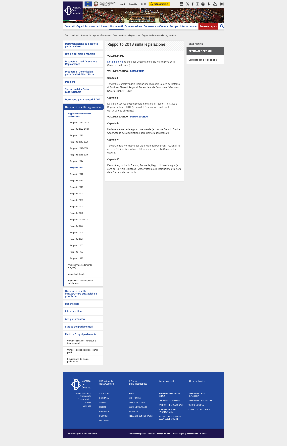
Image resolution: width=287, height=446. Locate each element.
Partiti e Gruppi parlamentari (81, 334)
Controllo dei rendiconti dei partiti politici (82, 351)
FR (145, 4)
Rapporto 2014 (76, 161)
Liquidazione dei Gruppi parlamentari (78, 360)
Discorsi (103, 416)
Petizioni (70, 82)
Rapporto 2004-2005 (79, 219)
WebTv (88, 402)
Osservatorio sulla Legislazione (126, 35)
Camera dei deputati (90, 35)
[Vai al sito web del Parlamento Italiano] (105, 7)
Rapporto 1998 (76, 258)
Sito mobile (133, 4)
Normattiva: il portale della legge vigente (170, 417)
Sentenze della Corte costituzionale (77, 90)
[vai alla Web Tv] (203, 7)
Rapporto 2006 (76, 213)
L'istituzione (135, 398)
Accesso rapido (208, 26)
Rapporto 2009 (76, 193)
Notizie (102, 407)
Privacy (151, 434)
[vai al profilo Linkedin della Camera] (181, 7)
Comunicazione (133, 26)
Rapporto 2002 (76, 232)
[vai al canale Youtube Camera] (215, 7)
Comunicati (104, 411)
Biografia (104, 398)
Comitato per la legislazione (203, 59)
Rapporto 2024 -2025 (79, 122)
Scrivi (122, 4)
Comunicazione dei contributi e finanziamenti (81, 341)
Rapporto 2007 (76, 206)
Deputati (70, 26)
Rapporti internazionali (171, 405)
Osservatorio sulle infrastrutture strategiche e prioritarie (81, 293)
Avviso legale (178, 434)
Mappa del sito (163, 434)
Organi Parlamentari (87, 26)
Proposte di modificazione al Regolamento (81, 62)
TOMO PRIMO (137, 71)
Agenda (102, 402)
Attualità (133, 411)
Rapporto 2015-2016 (79, 155)
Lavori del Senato (137, 402)
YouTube (87, 406)
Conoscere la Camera (156, 26)
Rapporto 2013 (76, 168)
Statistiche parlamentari (79, 327)
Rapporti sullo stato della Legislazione (79, 114)
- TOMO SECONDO (138, 116)
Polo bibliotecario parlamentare (168, 410)
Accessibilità (192, 434)
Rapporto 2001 (76, 239)
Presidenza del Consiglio (201, 400)
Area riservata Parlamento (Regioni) (80, 266)
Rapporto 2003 (76, 226)
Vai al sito (104, 393)
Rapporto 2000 (76, 245)
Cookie (203, 434)
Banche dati (72, 304)
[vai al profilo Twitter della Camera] (187, 7)
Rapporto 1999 (76, 252)
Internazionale (188, 26)
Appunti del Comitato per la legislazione (80, 281)
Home (131, 393)
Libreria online (73, 311)
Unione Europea (196, 405)
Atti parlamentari (75, 319)
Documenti (116, 26)
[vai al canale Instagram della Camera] (197, 7)
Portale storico (84, 399)
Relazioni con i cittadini (140, 416)
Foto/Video (104, 420)
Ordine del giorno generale (80, 54)
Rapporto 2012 (76, 174)
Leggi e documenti (138, 407)
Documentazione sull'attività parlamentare (81, 45)
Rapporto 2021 (76, 135)
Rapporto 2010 (76, 187)
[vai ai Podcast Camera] (222, 7)
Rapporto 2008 (76, 200)
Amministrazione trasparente (83, 394)
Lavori (104, 26)
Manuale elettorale (76, 274)
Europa (174, 26)
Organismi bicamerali (169, 400)
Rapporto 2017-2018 (79, 148)
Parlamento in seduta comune (169, 394)
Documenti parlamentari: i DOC (82, 99)
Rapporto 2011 (76, 181)
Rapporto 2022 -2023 (79, 129)
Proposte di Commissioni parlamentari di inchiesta (79, 73)
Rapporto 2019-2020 (79, 142)
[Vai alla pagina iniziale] (73, 20)
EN (142, 4)
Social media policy (137, 434)
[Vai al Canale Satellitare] (209, 7)
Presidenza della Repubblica (197, 394)
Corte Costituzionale (199, 409)
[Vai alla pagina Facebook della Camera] (192, 7)
